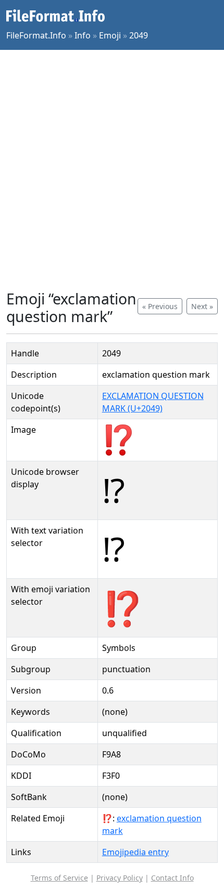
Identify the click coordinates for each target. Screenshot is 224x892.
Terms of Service (59, 878)
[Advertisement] (112, 170)
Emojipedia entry (135, 852)
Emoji (110, 35)
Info (82, 35)
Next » (202, 306)
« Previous (160, 306)
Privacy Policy (119, 878)
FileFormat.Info (36, 35)
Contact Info (172, 878)
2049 (138, 35)
